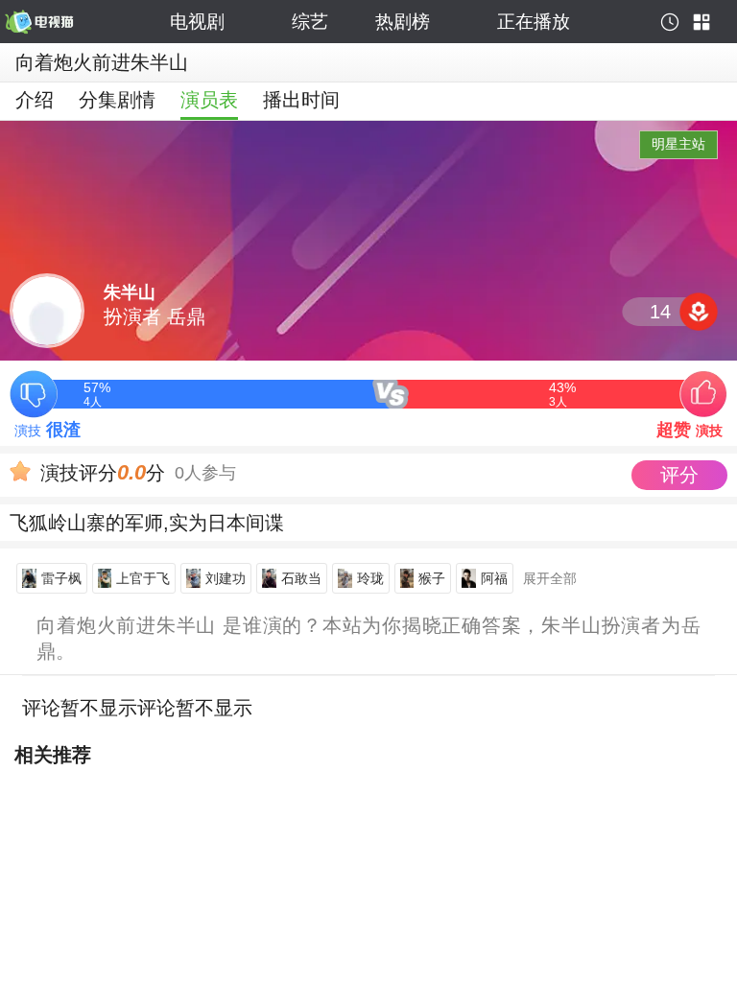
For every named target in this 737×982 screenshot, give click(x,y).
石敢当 (301, 578)
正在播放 (533, 22)
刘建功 (225, 578)
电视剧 (197, 22)
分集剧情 (117, 99)
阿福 (494, 578)
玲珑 (370, 578)
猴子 (431, 578)
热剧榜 (402, 22)
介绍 (34, 99)
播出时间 (301, 99)
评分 (679, 474)
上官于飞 (143, 578)
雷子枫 (61, 578)
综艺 (310, 22)
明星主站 (678, 144)
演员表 (209, 99)
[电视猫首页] (84, 22)
